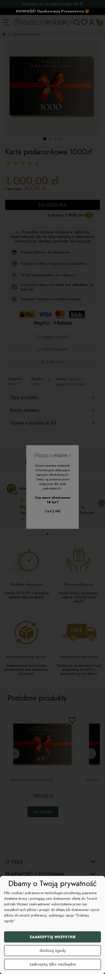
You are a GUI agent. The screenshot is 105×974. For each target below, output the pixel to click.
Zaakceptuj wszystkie (53, 936)
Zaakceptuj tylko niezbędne (52, 964)
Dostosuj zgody (53, 950)
